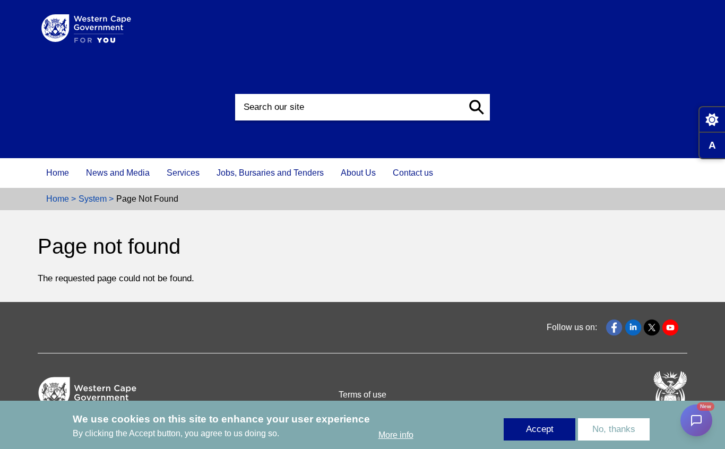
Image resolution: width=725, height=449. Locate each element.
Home (57, 172)
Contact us (413, 172)
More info (395, 434)
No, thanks (613, 429)
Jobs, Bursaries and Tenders (270, 172)
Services (183, 172)
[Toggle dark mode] (711, 119)
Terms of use (362, 394)
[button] (476, 107)
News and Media (118, 172)
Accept (540, 429)
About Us (358, 172)
